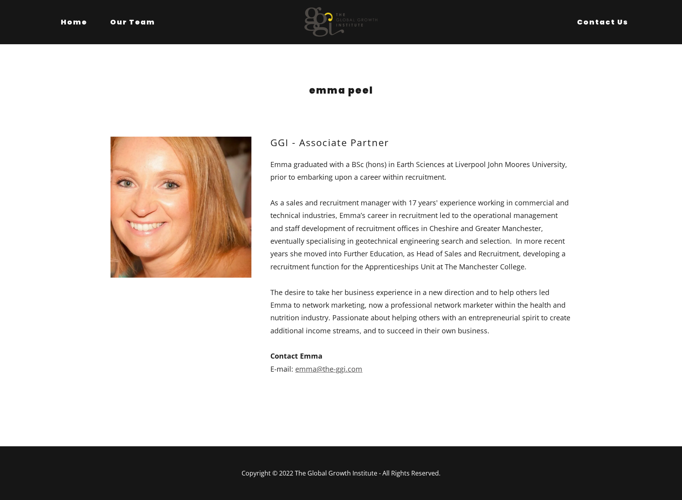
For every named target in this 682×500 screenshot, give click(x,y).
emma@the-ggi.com (328, 369)
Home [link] (74, 22)
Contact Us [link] (602, 22)
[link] (341, 21)
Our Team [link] (132, 22)
